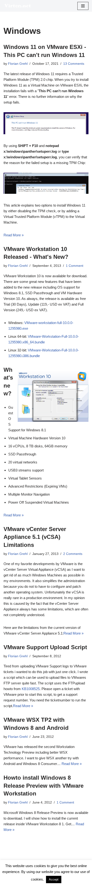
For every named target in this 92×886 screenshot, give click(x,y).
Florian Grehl (18, 63)
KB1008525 (31, 689)
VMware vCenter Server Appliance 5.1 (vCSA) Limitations (35, 537)
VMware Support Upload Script (45, 647)
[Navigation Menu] (82, 6)
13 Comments (73, 63)
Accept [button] (54, 879)
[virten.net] (18, 5)
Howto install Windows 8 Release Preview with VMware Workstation (44, 785)
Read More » (14, 235)
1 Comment (74, 266)
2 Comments (72, 554)
